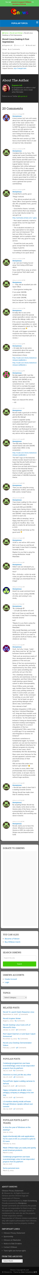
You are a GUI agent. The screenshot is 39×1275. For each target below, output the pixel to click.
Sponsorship (8, 1237)
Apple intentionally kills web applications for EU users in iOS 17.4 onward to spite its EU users (19, 1138)
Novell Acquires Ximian (12, 1018)
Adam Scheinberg (30, 1201)
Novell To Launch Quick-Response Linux (18, 1012)
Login (7, 982)
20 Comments (15, 49)
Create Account (11, 979)
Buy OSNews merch (12, 942)
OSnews (13, 1270)
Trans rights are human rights (15, 1251)
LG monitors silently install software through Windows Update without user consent (18, 1104)
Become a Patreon (12, 939)
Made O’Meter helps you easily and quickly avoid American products (19, 1149)
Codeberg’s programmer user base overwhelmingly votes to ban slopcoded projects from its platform (19, 1065)
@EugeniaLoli (22, 96)
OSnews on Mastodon (12, 1240)
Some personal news (11, 1168)
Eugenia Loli (8, 45)
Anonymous (17, 116)
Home (6, 33)
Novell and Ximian (16, 33)
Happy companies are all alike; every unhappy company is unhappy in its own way (18, 1092)
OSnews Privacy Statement (12, 1191)
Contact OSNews (10, 1247)
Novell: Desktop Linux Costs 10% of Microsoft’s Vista (16, 1026)
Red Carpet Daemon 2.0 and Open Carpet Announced (19, 1035)
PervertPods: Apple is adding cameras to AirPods (19, 1082)
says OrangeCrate (20, 68)
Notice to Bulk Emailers (13, 1244)
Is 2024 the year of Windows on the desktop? (17, 1128)
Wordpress (22, 1203)
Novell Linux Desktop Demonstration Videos (17, 1044)
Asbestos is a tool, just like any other (17, 1075)
